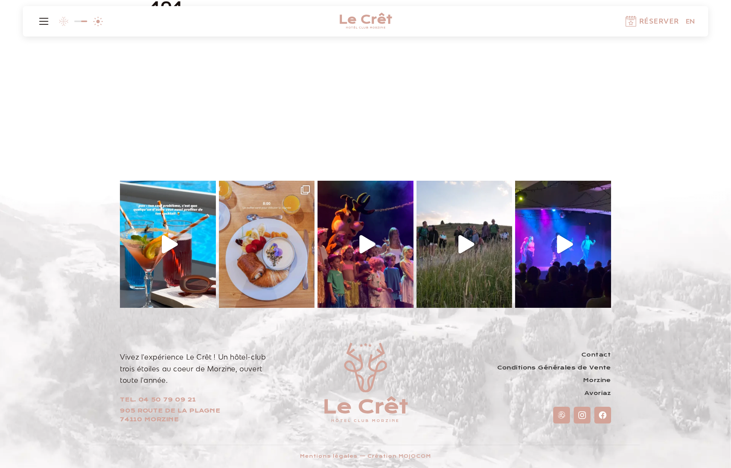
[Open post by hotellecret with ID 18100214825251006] (267, 244)
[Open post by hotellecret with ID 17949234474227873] (365, 244)
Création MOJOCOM (399, 456)
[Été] (98, 21)
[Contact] (561, 415)
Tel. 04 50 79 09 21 (158, 399)
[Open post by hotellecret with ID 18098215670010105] (168, 244)
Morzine (597, 380)
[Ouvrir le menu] (43, 21)
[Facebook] (602, 415)
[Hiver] (63, 21)
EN (690, 21)
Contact (596, 354)
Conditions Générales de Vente (554, 367)
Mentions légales (328, 456)
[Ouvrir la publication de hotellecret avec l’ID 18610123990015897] (464, 244)
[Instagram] (582, 415)
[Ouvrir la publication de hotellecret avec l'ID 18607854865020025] (563, 244)
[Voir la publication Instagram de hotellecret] (208, 298)
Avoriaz (597, 393)
